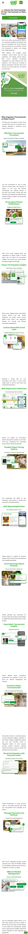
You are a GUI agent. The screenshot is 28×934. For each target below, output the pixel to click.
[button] (3, 2)
